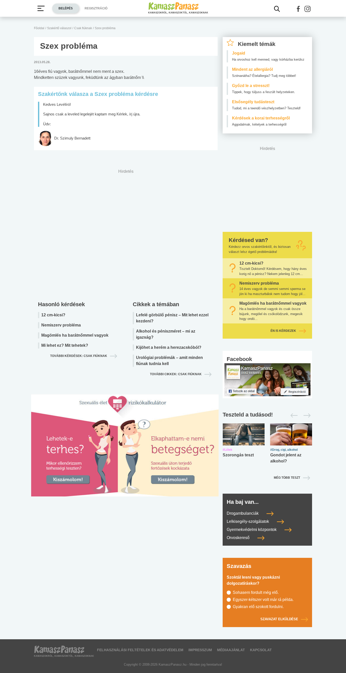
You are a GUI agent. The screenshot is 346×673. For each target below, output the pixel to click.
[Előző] (292, 415)
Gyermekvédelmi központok (252, 529)
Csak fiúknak (83, 28)
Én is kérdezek (283, 331)
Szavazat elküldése (279, 619)
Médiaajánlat (231, 650)
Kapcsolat (261, 650)
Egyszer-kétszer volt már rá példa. (263, 599)
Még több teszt (287, 477)
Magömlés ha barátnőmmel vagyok (74, 335)
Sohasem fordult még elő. (256, 592)
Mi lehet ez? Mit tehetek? (64, 345)
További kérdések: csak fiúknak (78, 356)
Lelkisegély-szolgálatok (248, 521)
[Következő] (305, 415)
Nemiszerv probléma (61, 325)
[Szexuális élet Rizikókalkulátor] (125, 451)
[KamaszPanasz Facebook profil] (267, 379)
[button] (298, 9)
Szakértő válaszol (59, 28)
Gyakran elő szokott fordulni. (258, 607)
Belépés (66, 8)
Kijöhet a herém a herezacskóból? (168, 347)
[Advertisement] (126, 234)
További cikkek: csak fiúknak (176, 374)
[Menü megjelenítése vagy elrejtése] (41, 8)
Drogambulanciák (243, 513)
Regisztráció (96, 8)
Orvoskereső (239, 538)
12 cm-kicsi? (53, 315)
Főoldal (39, 28)
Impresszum (200, 650)
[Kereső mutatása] (277, 9)
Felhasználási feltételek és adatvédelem (140, 650)
